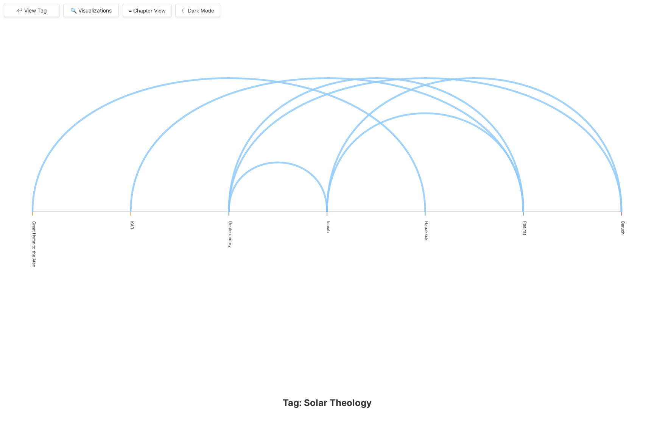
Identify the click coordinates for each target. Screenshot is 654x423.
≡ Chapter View (147, 11)
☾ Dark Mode (197, 11)
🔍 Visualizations (91, 10)
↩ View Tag (32, 10)
